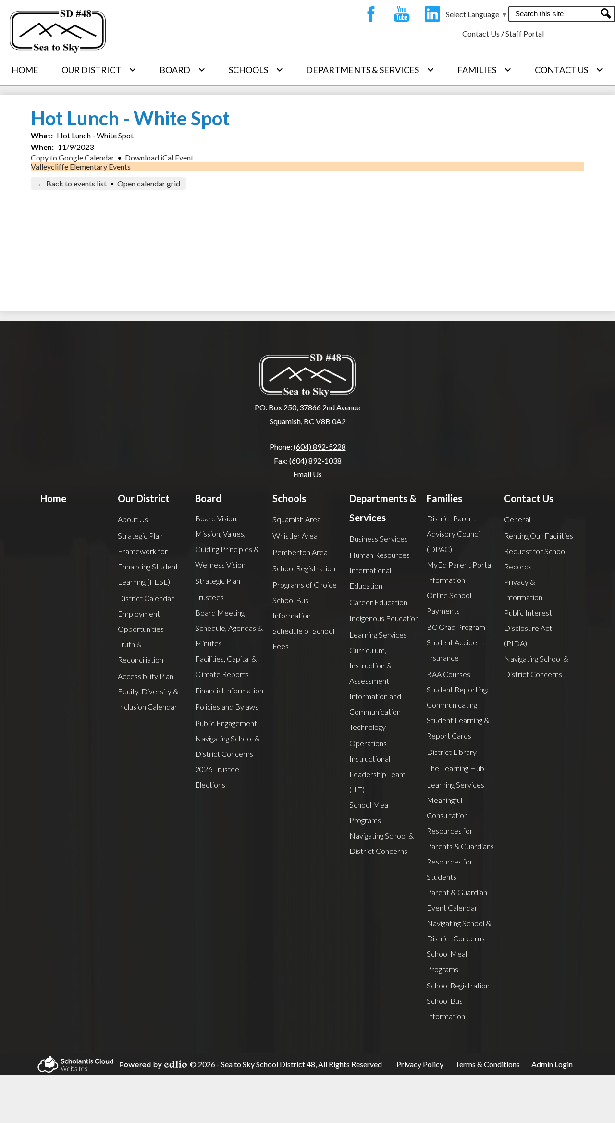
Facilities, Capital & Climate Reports (226, 666)
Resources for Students (450, 869)
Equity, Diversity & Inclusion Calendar (148, 699)
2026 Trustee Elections (217, 777)
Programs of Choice (304, 584)
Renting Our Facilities (538, 535)
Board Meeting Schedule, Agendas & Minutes (229, 628)
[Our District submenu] (99, 69)
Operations (368, 743)
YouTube (399, 13)
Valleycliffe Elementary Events (81, 166)
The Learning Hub (455, 768)
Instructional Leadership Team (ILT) (377, 774)
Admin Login (552, 1064)
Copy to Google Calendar (72, 157)
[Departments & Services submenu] (370, 69)
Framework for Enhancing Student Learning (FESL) (148, 566)
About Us (133, 519)
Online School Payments (449, 603)
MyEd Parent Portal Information (459, 572)
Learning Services (378, 634)
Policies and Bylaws (226, 706)
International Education (370, 578)
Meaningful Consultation (447, 807)
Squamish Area (296, 519)
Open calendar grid (148, 183)
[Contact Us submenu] (569, 69)
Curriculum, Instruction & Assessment (370, 665)
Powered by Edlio (150, 1064)
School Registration (303, 568)
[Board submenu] (182, 69)
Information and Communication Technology (375, 711)
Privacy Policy (419, 1064)
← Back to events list (72, 183)
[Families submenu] (485, 69)
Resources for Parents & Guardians (460, 838)
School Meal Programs (369, 812)
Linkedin (430, 13)
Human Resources (379, 554)
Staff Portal (524, 33)
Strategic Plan (140, 535)
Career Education (378, 601)
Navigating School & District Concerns (227, 746)
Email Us (307, 474)
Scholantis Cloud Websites (72, 1064)
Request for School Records (535, 558)
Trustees (209, 597)
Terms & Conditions (487, 1064)
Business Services (378, 538)
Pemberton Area (300, 551)
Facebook (368, 13)
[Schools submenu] (256, 69)
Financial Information (229, 690)
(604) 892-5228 (320, 446)
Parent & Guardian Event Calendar (457, 900)
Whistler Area (295, 535)
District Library (452, 751)
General (517, 519)
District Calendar (146, 598)
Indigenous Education (384, 618)
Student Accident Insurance (455, 650)
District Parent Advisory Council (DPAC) (454, 534)
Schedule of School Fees (303, 638)
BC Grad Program (456, 626)
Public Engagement (226, 723)
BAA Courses (448, 674)
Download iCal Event (159, 157)
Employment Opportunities (141, 621)
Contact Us (481, 33)
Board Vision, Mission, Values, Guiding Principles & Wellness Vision (227, 541)
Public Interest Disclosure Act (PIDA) (528, 628)
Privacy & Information (523, 589)
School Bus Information (291, 607)
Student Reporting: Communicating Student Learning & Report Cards (458, 712)
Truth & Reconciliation (140, 652)
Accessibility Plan (145, 675)
